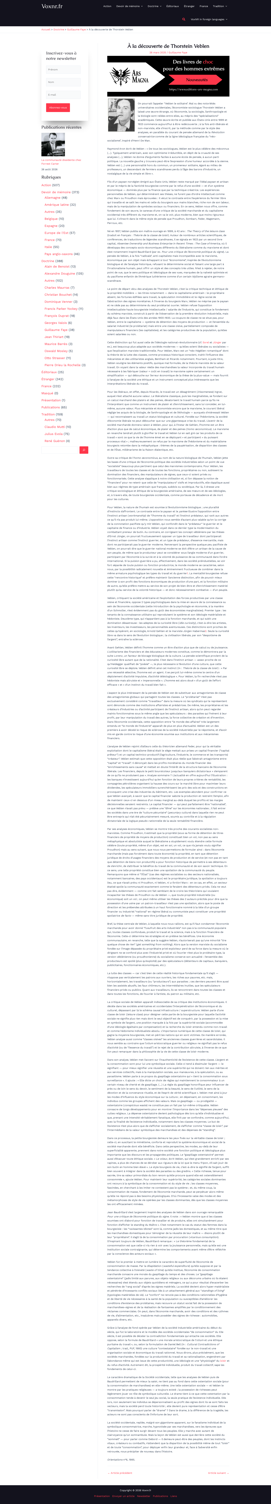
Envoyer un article (123, 1496)
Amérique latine (57, 205)
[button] (141, 6)
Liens (173, 1496)
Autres (50, 212)
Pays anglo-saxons (59, 254)
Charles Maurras (57, 287)
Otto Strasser (55, 358)
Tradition (48, 414)
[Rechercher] (84, 450)
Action (46, 185)
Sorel (206, 342)
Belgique (51, 219)
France (50, 240)
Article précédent (120, 1473)
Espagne (51, 226)
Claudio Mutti (55, 427)
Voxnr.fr (52, 6)
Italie (48, 247)
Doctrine (47, 261)
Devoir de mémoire (56, 192)
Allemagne (53, 197)
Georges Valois (56, 323)
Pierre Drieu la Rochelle (63, 365)
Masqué (47, 393)
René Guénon (55, 441)
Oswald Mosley (56, 351)
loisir (223, 1360)
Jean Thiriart (54, 337)
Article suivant (218, 1473)
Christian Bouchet (58, 294)
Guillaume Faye (56, 330)
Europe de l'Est (56, 233)
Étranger (47, 379)
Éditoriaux (49, 372)
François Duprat (57, 316)
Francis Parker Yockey (61, 309)
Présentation (51, 400)
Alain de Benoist (57, 266)
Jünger (217, 342)
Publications (50, 407)
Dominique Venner (58, 302)
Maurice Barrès (56, 344)
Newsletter (143, 1496)
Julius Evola (54, 434)
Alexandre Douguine (60, 273)
